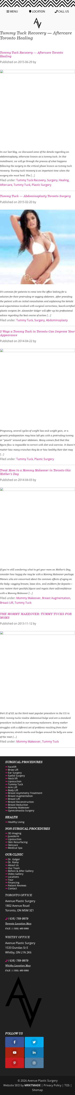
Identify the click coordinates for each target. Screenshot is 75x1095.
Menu (13, 11)
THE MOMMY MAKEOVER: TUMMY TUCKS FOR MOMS (36, 615)
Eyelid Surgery (16, 775)
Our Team (13, 868)
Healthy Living (15, 822)
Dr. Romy (13, 862)
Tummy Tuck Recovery (31, 180)
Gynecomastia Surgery (20, 810)
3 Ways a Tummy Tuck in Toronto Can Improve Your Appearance (37, 333)
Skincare (12, 845)
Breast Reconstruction (20, 801)
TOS (67, 1085)
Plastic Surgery (41, 185)
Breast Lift (6, 603)
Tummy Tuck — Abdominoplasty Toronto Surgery (35, 196)
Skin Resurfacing (17, 842)
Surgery (52, 180)
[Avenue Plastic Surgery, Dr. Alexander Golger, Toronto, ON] (37, 23)
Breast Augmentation (56, 598)
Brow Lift (12, 769)
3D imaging (14, 833)
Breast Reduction (17, 804)
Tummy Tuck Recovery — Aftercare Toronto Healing (31, 54)
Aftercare (6, 185)
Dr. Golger (13, 859)
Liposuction (14, 781)
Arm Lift (12, 787)
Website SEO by (22, 1085)
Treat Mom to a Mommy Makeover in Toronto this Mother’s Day (35, 472)
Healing (64, 180)
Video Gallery (15, 873)
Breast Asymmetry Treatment (24, 793)
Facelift (11, 766)
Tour (10, 879)
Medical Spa (14, 847)
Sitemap (37, 1090)
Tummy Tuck (22, 185)
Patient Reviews (16, 885)
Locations (13, 876)
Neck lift (12, 778)
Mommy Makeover (28, 598)
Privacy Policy (52, 1085)
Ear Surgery (14, 772)
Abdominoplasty (57, 320)
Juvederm (13, 836)
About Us (13, 865)
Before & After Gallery (20, 871)
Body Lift (12, 790)
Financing (13, 882)
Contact (12, 888)
